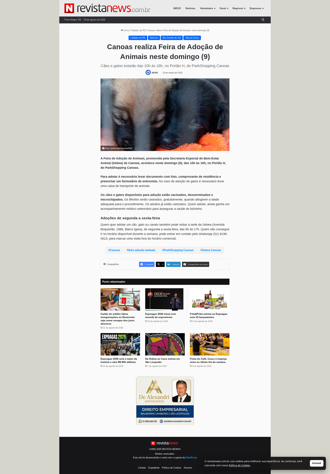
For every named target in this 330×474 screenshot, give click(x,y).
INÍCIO (177, 8)
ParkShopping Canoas (179, 250)
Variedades (206, 8)
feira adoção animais (141, 250)
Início (126, 30)
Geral (223, 8)
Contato (142, 467)
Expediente (154, 467)
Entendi (316, 463)
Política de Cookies (171, 467)
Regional (238, 8)
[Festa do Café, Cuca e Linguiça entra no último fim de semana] (209, 344)
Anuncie (188, 467)
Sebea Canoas (211, 250)
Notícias (190, 8)
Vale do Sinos (192, 37)
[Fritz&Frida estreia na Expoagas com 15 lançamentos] (209, 299)
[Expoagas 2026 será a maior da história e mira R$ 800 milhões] (120, 344)
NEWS (155, 73)
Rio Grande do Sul (172, 37)
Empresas (255, 8)
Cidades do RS (138, 30)
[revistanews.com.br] (107, 8)
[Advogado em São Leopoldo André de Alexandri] (165, 400)
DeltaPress (191, 457)
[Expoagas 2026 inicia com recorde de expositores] (165, 299)
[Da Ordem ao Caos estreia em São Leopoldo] (165, 344)
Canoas (115, 250)
